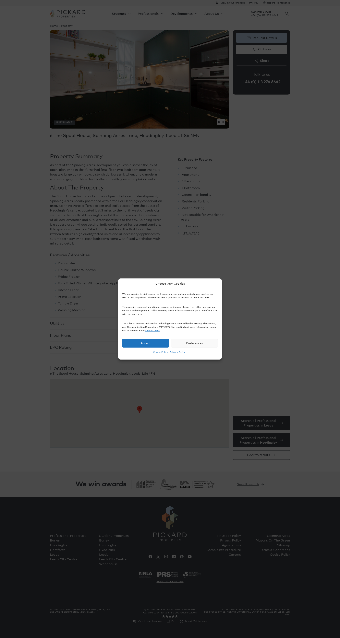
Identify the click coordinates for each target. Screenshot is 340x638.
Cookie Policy (152, 331)
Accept (146, 343)
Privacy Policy (177, 352)
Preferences (194, 343)
